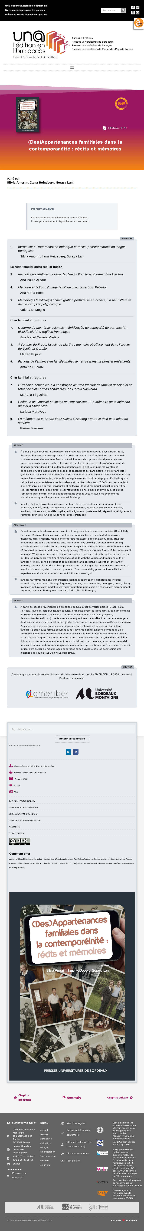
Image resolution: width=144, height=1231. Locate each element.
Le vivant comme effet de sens (24, 745)
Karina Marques (32, 428)
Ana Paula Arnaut (33, 280)
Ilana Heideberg (53, 256)
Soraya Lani (65, 182)
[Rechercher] (123, 10)
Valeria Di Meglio (32, 309)
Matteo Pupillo (30, 354)
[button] (72, 68)
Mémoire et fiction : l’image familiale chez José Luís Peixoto (62, 287)
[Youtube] (137, 12)
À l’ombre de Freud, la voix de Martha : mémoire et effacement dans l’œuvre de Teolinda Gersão (74, 346)
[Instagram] (133, 12)
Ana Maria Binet (32, 293)
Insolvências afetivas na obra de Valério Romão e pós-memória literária (70, 274)
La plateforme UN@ (21, 1123)
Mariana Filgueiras (33, 394)
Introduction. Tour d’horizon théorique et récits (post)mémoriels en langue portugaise (72, 249)
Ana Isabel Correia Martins (39, 337)
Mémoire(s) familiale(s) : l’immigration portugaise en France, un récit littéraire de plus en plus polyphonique (74, 302)
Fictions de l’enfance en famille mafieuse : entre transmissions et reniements (74, 361)
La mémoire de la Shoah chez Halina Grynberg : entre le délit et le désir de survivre (73, 421)
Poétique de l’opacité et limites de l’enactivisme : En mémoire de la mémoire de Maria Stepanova (74, 404)
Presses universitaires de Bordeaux (30, 773)
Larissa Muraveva (33, 411)
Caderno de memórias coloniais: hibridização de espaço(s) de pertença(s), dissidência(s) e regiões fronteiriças (72, 329)
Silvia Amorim (17, 182)
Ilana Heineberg (42, 182)
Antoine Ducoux (32, 367)
